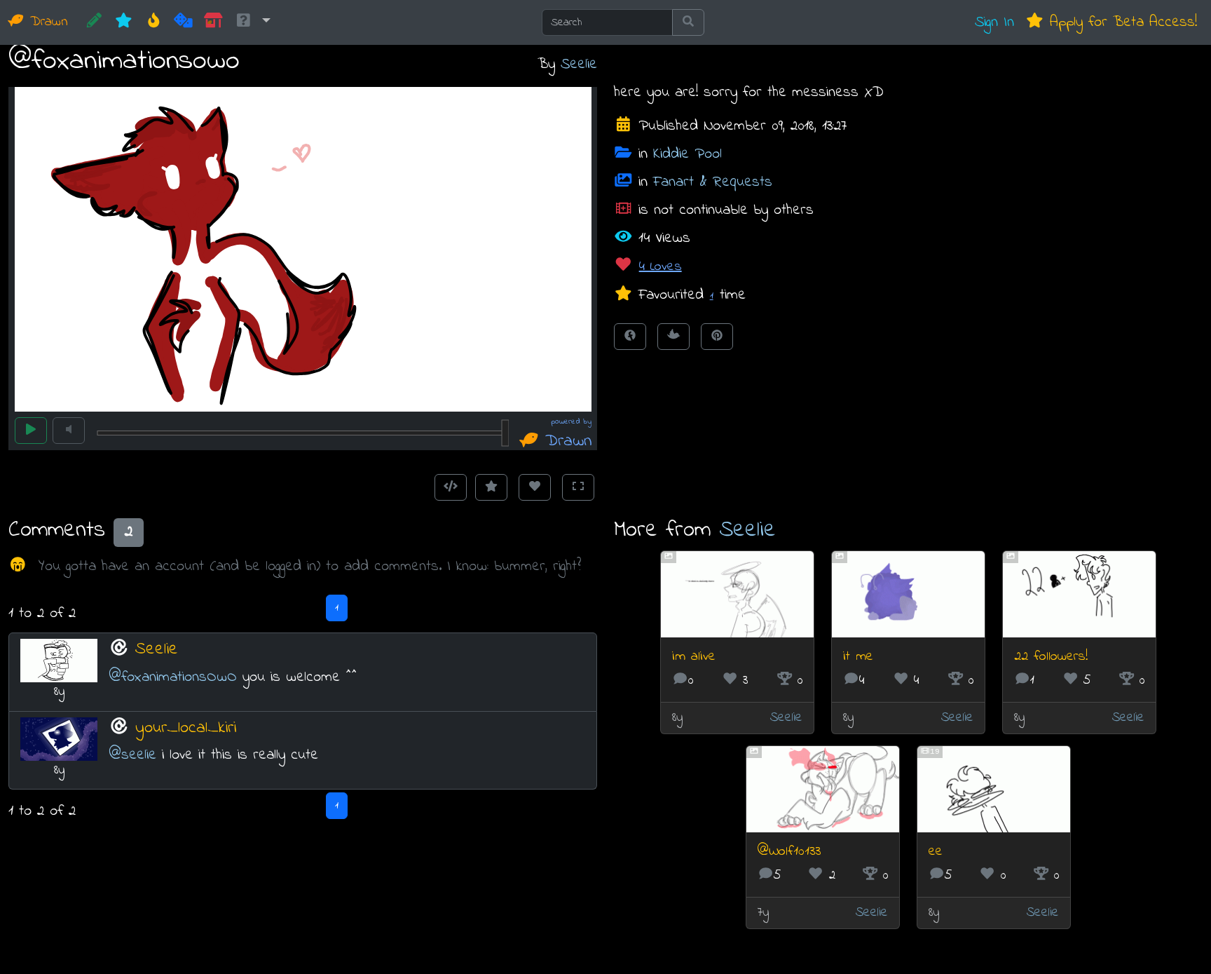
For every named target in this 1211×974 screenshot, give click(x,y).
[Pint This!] (717, 336)
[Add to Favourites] (491, 487)
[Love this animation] (535, 487)
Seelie (579, 64)
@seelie (132, 755)
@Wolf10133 (789, 851)
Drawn (46, 22)
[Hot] (154, 22)
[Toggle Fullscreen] (578, 487)
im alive (694, 657)
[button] (252, 22)
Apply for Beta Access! (1120, 22)
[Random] (183, 22)
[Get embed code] (451, 487)
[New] (124, 22)
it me (858, 657)
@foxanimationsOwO (173, 677)
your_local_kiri (185, 728)
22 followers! (1051, 657)
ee (936, 851)
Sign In (994, 22)
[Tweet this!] (673, 336)
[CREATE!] (94, 22)
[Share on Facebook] (630, 336)
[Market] (213, 22)
